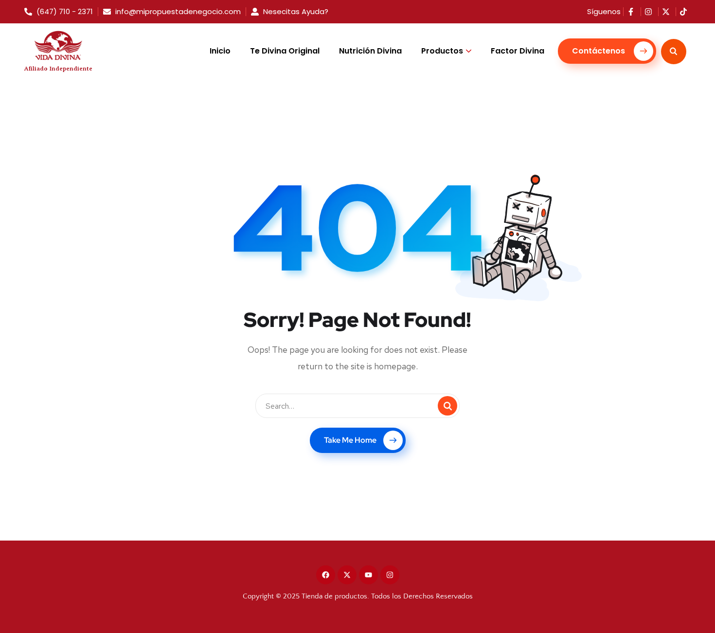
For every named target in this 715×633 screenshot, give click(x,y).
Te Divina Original (285, 50)
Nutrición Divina (370, 50)
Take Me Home (350, 440)
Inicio (220, 50)
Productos (442, 50)
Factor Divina (517, 50)
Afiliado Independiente (58, 68)
